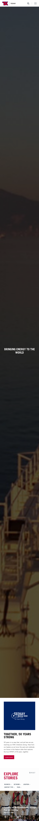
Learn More (9, 757)
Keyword (17, 784)
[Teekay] (9, 3)
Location (26, 784)
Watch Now (23, 715)
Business (7, 784)
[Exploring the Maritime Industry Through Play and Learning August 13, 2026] (19, 814)
